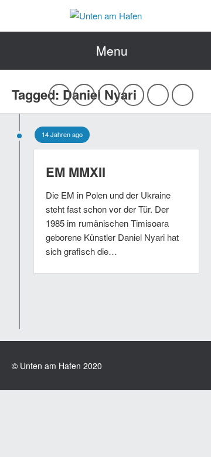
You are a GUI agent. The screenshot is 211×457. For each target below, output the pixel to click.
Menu (112, 50)
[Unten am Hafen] (106, 15)
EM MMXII (76, 171)
